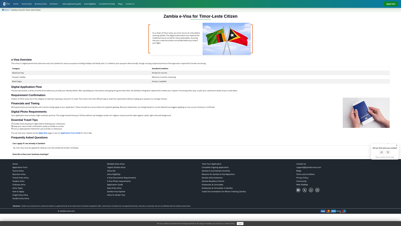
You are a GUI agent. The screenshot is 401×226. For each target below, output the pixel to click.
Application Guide (115, 184)
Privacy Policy (302, 177)
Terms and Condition (305, 174)
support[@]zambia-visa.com (308, 167)
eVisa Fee (111, 171)
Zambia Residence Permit (213, 181)
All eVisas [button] (53, 4)
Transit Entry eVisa (20, 177)
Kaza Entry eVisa (114, 188)
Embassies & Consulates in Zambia (217, 188)
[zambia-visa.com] (6, 4)
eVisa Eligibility (90, 4)
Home (15, 4)
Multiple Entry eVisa (116, 164)
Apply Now (390, 4)
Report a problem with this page (385, 157)
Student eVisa (18, 181)
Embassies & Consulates (212, 184)
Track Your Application (211, 164)
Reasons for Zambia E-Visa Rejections (218, 174)
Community (301, 181)
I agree (240, 224)
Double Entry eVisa (20, 198)
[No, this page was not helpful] (388, 152)
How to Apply (18, 191)
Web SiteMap (302, 184)
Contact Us (130, 4)
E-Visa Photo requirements (119, 181)
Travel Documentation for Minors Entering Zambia (224, 191)
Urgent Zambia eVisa (116, 167)
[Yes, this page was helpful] (381, 152)
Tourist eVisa (27, 4)
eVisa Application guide (71, 4)
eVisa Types (17, 188)
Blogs (120, 4)
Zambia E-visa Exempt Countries (216, 171)
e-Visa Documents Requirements (121, 177)
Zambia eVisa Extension (212, 177)
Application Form (19, 167)
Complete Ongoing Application (215, 167)
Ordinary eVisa (18, 184)
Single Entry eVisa (20, 195)
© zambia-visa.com (66, 211)
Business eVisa (41, 4)
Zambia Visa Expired (116, 191)
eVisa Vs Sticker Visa (116, 195)
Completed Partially (107, 4)
